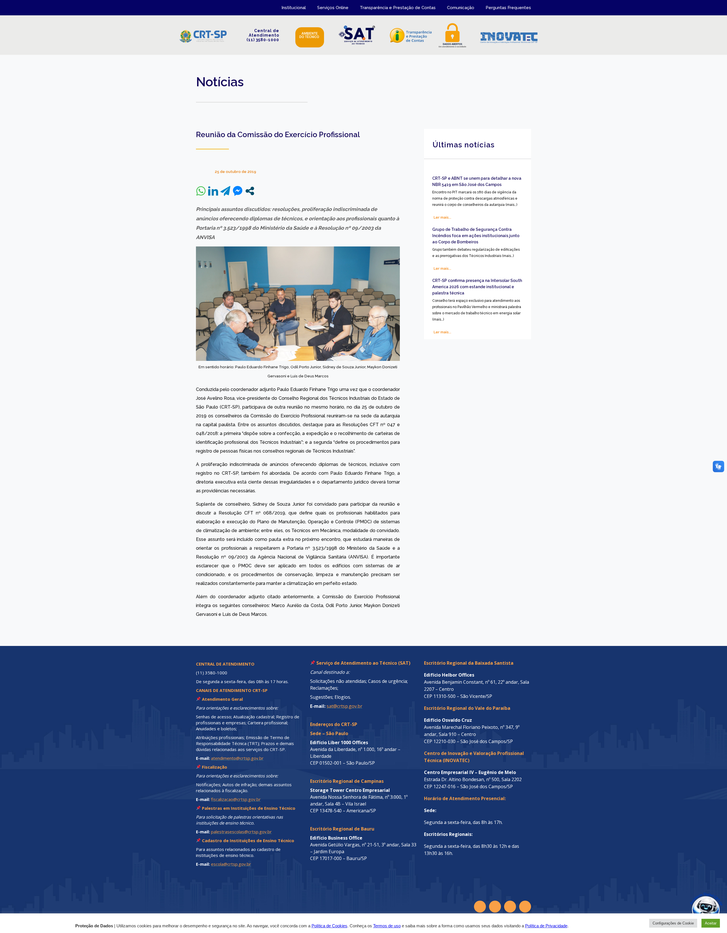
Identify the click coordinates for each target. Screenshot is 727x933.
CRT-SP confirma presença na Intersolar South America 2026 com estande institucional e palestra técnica (477, 286)
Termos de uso (387, 926)
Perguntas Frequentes (508, 7)
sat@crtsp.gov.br (344, 706)
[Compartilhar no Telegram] (225, 191)
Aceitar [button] (710, 923)
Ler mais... (442, 217)
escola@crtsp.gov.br (231, 864)
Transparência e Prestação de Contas (398, 7)
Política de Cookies (329, 926)
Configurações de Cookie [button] (673, 923)
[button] (693, 899)
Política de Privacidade (546, 926)
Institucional (293, 7)
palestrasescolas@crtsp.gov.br (241, 831)
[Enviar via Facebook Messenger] (238, 191)
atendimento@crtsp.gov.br (237, 758)
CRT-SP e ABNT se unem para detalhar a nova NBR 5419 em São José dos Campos (476, 181)
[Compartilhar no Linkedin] (213, 191)
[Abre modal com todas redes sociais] (250, 191)
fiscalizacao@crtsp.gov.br (236, 799)
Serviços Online (332, 7)
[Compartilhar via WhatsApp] (201, 191)
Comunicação (460, 7)
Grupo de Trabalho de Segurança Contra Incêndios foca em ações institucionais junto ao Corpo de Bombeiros (475, 235)
